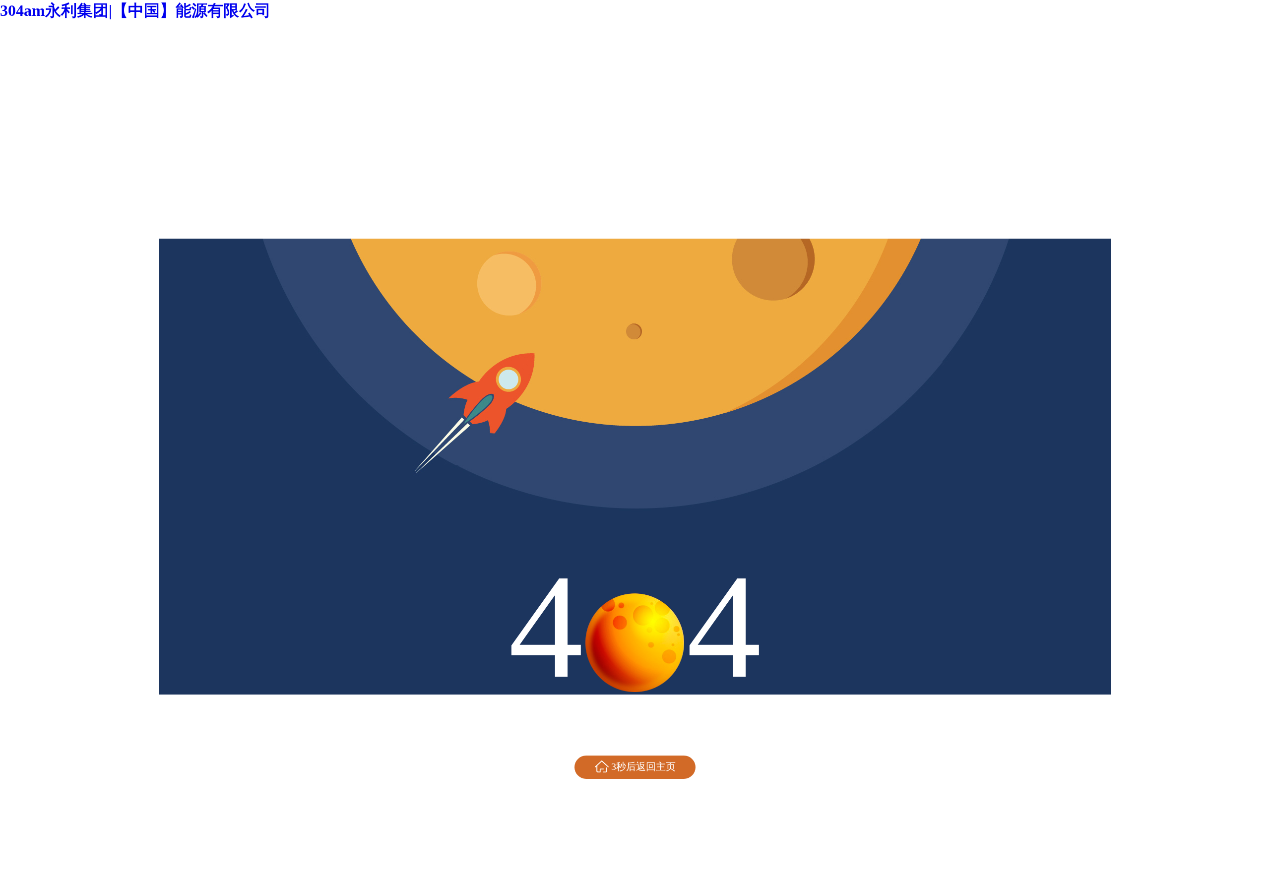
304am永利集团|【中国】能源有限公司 (135, 10)
